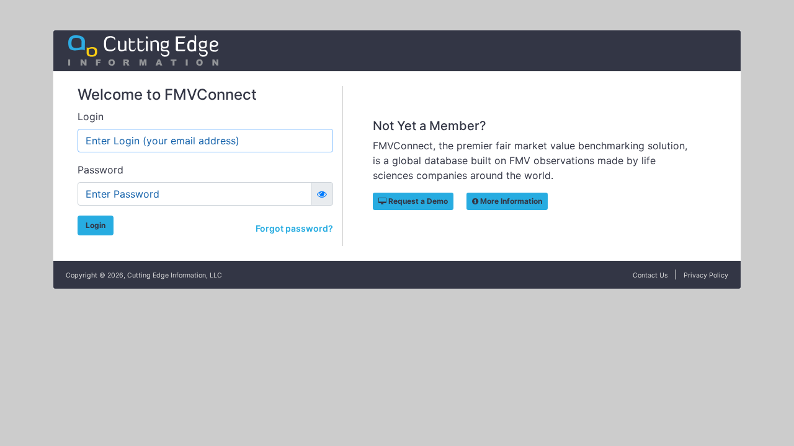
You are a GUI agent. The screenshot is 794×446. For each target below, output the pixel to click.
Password (100, 170)
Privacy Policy (706, 275)
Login (91, 116)
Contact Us (650, 275)
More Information (510, 201)
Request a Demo (417, 201)
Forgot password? (294, 228)
